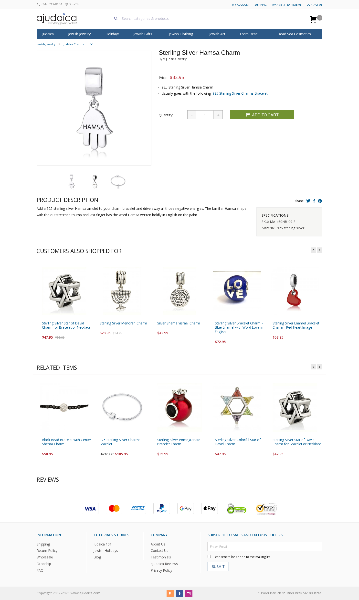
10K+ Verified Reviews (286, 4)
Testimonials (161, 557)
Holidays (112, 33)
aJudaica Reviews (164, 564)
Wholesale (45, 557)
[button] (71, 181)
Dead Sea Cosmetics (294, 33)
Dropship (44, 564)
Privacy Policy (161, 570)
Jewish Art (217, 33)
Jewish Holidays (106, 550)
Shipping (260, 4)
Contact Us (314, 4)
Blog (97, 557)
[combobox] (179, 18)
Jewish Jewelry (79, 33)
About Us (158, 544)
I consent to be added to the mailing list (242, 557)
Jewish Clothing (181, 33)
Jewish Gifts (142, 33)
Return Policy (47, 550)
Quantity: (166, 115)
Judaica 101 (103, 544)
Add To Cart (265, 115)
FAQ (40, 570)
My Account (240, 4)
